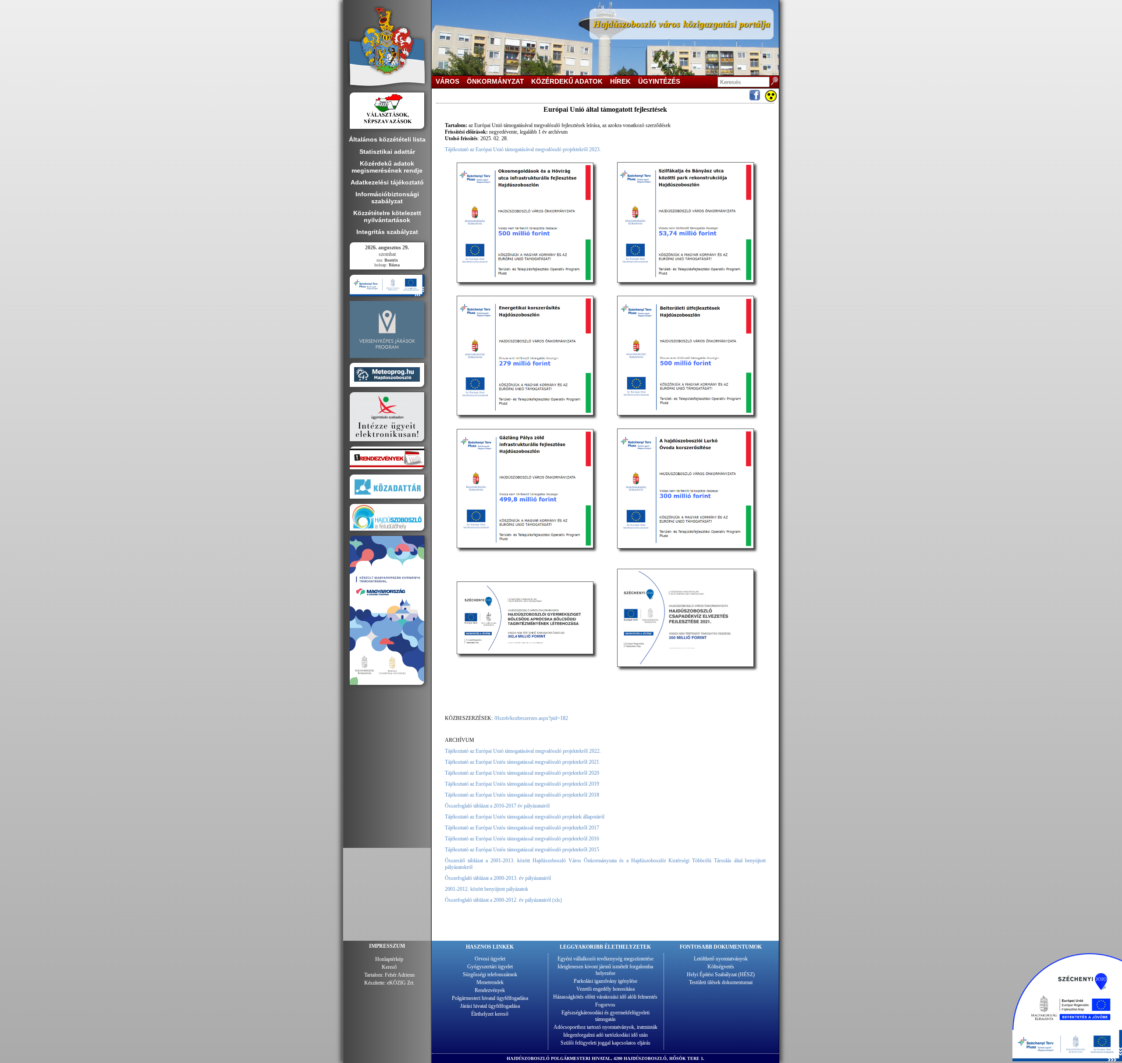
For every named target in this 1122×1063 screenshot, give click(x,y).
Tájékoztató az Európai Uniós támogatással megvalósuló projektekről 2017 (522, 828)
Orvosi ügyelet (490, 959)
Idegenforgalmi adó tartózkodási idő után (605, 1035)
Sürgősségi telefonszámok (490, 974)
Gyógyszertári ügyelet (490, 967)
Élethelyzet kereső (489, 1014)
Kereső (389, 967)
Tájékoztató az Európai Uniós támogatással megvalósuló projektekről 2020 (522, 773)
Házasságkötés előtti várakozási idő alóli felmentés (605, 997)
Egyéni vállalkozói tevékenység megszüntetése (605, 959)
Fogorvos (605, 1005)
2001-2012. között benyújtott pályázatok (486, 889)
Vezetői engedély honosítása (605, 989)
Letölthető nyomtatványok (721, 959)
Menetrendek (490, 982)
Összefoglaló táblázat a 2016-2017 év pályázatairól (497, 806)
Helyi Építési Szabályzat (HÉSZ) (721, 974)
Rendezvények (490, 990)
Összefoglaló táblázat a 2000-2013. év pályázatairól (498, 878)
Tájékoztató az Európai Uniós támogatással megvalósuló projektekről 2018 (522, 795)
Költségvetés (720, 967)
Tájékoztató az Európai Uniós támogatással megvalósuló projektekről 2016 (522, 839)
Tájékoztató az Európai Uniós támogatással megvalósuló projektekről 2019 (522, 784)
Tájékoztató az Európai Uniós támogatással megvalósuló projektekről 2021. (522, 762)
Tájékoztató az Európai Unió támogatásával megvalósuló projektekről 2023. (523, 149)
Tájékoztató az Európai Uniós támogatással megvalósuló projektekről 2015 (522, 850)
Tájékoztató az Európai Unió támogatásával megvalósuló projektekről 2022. (523, 751)
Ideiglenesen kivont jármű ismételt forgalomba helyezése (605, 970)
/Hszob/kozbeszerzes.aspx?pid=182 (531, 718)
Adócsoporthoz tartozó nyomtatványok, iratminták (605, 1027)
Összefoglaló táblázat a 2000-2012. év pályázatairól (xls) (503, 900)
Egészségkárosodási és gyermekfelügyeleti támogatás (605, 1016)
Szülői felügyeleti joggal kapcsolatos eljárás (605, 1043)
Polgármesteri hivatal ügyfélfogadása (490, 998)
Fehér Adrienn (400, 975)
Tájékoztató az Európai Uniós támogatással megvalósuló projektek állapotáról (524, 817)
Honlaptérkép (389, 959)
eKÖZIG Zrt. (401, 983)
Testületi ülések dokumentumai (721, 982)
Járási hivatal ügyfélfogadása (490, 1006)
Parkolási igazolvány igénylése (605, 981)
